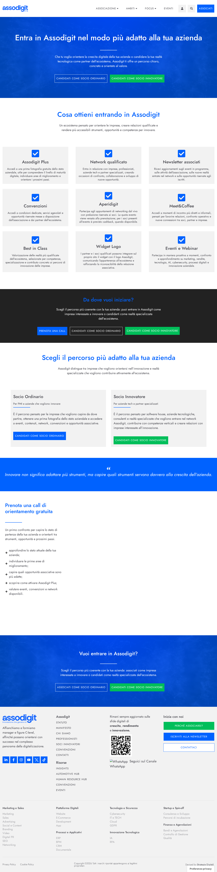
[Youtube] (28, 759)
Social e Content (12, 825)
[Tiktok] (44, 759)
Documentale (63, 850)
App (58, 825)
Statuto (61, 722)
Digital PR (8, 837)
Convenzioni (66, 750)
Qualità (167, 838)
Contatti (62, 755)
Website (60, 814)
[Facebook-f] (13, 759)
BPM (58, 842)
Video (6, 833)
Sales (5, 818)
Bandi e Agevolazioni (175, 830)
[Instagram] (21, 759)
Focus (149, 8)
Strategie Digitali (205, 864)
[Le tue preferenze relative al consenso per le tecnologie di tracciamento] (200, 869)
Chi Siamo (63, 733)
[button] (191, 8)
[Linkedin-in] (6, 759)
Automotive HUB (67, 774)
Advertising (9, 822)
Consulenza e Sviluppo (176, 814)
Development (63, 822)
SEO (5, 841)
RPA (112, 842)
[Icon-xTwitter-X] (36, 759)
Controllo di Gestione (175, 834)
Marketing (8, 814)
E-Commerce (63, 818)
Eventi (168, 8)
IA (111, 838)
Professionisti (66, 739)
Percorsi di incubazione (176, 818)
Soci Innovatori (68, 744)
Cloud (113, 822)
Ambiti (130, 8)
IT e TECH (115, 818)
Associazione (106, 8)
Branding (8, 829)
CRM (59, 846)
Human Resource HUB (71, 779)
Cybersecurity (117, 814)
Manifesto (63, 728)
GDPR (113, 825)
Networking (9, 845)
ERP (58, 838)
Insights (62, 768)
